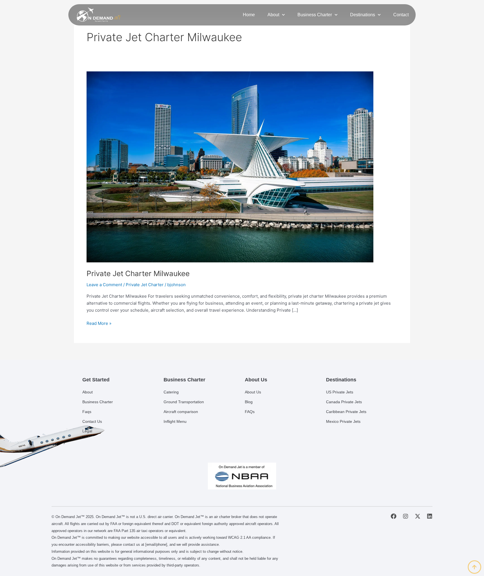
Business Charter (314, 14)
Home (249, 14)
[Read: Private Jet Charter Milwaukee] (230, 166)
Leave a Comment (104, 284)
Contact (401, 14)
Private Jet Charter (145, 284)
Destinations (362, 14)
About (273, 14)
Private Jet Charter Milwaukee (138, 273)
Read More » (99, 323)
